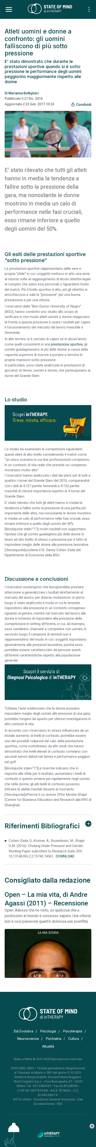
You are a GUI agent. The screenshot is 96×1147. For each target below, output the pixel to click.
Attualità (48, 1046)
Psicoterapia (72, 1031)
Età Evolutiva (23, 1031)
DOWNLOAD (64, 856)
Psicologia (48, 1031)
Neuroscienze (28, 1039)
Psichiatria (53, 1039)
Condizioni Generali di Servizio (54, 1099)
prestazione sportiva (66, 344)
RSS (59, 1104)
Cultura (73, 1039)
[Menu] (9, 9)
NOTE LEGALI (22, 1099)
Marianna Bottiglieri (23, 93)
